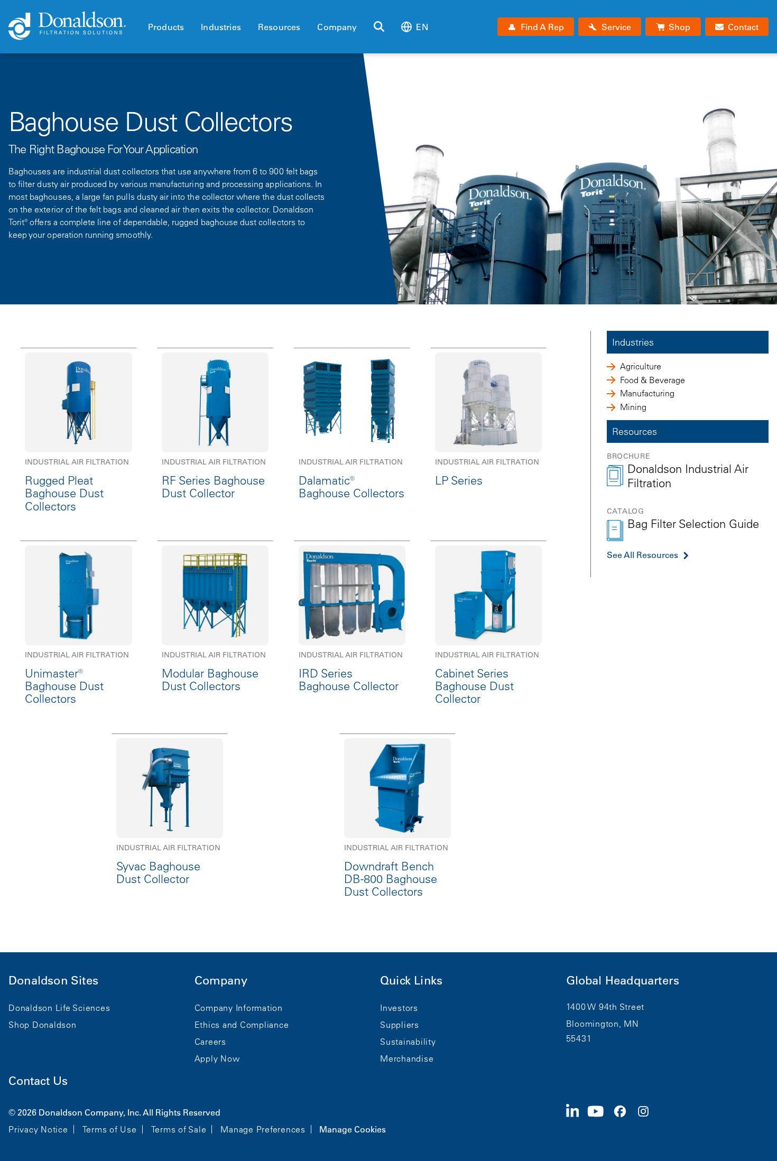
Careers (210, 1041)
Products (166, 27)
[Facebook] (624, 1120)
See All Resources (642, 555)
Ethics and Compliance (242, 1024)
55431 (579, 1038)
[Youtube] (600, 1120)
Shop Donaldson (42, 1024)
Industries (221, 27)
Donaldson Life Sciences (59, 1008)
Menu (151, 9)
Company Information (239, 1008)
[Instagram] (647, 1120)
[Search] (379, 27)
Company (337, 27)
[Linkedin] (577, 1120)
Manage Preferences (263, 1129)
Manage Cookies (352, 1129)
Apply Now (217, 1058)
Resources (279, 27)
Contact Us (38, 1081)
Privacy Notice (38, 1129)
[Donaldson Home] (74, 26)
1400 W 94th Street (605, 1006)
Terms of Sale (179, 1129)
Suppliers (399, 1024)
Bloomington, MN (602, 1023)
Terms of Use (109, 1129)
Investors (399, 1008)
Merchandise (406, 1058)
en (422, 27)
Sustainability (408, 1041)
